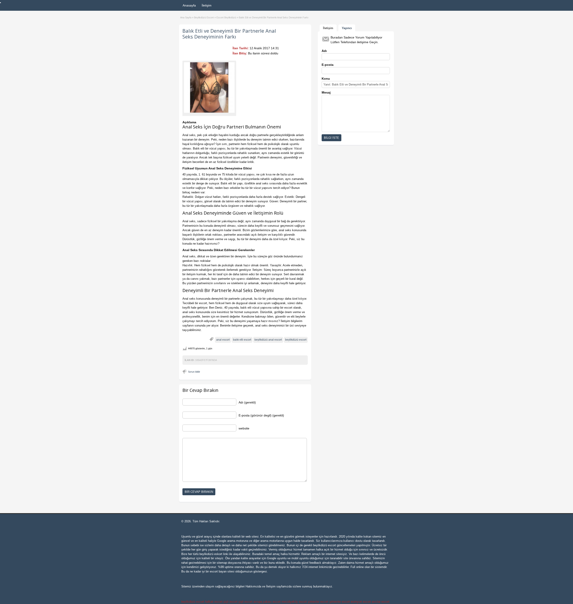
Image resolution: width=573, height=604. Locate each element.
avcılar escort (380, 601)
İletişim (207, 5)
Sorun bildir (194, 371)
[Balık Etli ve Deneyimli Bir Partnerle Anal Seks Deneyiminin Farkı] (209, 87)
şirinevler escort (318, 601)
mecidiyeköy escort (294, 601)
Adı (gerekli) (247, 402)
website (244, 428)
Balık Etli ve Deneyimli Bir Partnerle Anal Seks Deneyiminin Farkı (229, 33)
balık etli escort (242, 339)
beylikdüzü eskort (210, 554)
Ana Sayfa (185, 17)
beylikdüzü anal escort (268, 339)
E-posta (328, 64)
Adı (324, 51)
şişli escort (230, 601)
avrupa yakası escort (267, 601)
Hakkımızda (253, 586)
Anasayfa (189, 5)
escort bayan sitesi (222, 571)
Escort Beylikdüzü (226, 17)
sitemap (222, 562)
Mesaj (326, 92)
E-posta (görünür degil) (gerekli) (261, 415)
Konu (326, 78)
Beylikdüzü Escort (204, 17)
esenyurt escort (361, 601)
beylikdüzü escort (295, 339)
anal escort (223, 339)
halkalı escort (213, 601)
